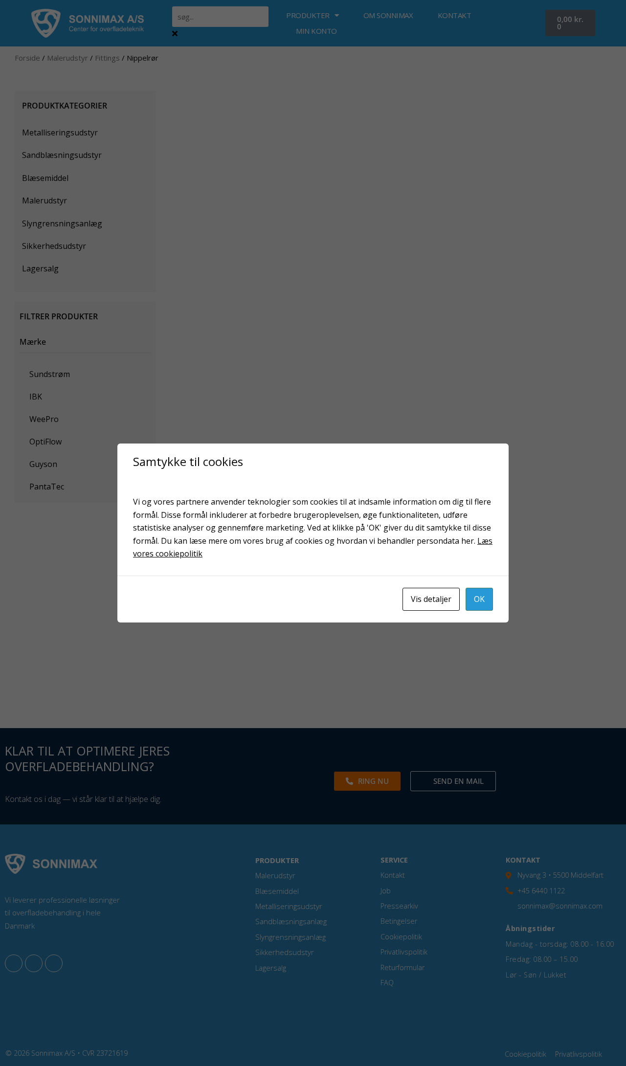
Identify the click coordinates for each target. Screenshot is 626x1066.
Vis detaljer (431, 599)
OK (479, 599)
